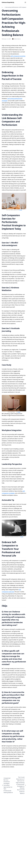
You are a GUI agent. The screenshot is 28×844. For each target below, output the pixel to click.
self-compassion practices (18, 56)
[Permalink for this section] (23, 79)
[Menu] (25, 2)
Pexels (20, 210)
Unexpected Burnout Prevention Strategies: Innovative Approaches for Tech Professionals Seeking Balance (8, 785)
